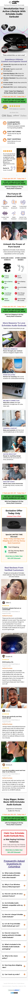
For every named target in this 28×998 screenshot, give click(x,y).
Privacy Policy (15, 984)
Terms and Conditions (6, 984)
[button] (24, 161)
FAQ (25, 984)
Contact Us (21, 984)
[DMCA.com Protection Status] (14, 991)
